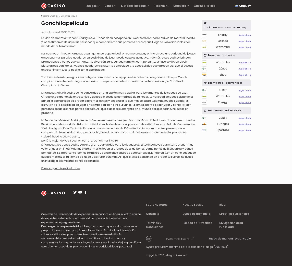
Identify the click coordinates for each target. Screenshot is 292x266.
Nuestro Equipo (193, 205)
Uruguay (245, 6)
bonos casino (70, 145)
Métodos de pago (133, 6)
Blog (222, 205)
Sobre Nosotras (156, 205)
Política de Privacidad (197, 223)
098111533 (221, 247)
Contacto (153, 214)
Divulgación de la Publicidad (231, 225)
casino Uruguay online (140, 53)
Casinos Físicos (204, 6)
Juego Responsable (196, 214)
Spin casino (67, 93)
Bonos (109, 6)
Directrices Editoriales (234, 214)
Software (179, 6)
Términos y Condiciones (154, 225)
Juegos (91, 6)
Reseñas (159, 6)
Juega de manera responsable (229, 239)
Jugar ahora (245, 35)
